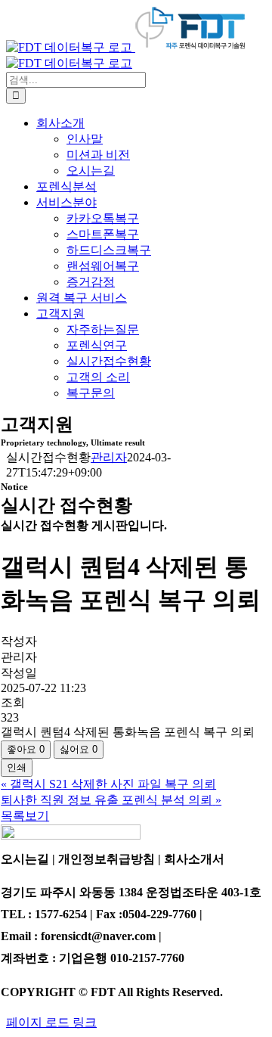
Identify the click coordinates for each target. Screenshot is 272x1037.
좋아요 (26, 749)
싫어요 (78, 749)
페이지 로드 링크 (51, 1022)
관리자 (109, 457)
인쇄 (16, 767)
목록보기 (25, 815)
